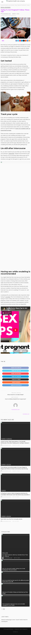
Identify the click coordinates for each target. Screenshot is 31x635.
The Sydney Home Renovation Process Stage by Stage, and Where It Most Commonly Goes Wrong (14, 468)
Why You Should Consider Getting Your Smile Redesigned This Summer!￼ (13, 569)
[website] (2, 414)
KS (4, 361)
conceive (7, 297)
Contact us (15, 631)
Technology (9, 438)
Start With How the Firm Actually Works (11, 519)
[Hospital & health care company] (15, 1)
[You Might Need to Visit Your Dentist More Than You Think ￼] (15, 546)
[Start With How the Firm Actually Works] (15, 508)
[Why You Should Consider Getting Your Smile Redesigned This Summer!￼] (15, 565)
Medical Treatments (5, 7)
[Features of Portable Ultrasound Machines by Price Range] (15, 589)
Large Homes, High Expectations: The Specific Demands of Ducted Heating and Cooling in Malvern (15, 442)
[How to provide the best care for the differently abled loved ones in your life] (15, 577)
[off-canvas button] (2, 2)
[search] (28, 2)
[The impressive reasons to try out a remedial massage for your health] (15, 601)
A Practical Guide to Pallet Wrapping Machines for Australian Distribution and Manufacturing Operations (15, 494)
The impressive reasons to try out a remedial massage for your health (13, 604)
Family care (5, 552)
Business (3, 438)
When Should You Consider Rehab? (15, 394)
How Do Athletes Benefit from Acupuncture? (15, 399)
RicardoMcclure (6, 13)
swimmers (11, 153)
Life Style (8, 464)
